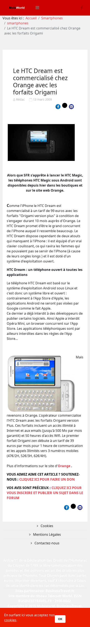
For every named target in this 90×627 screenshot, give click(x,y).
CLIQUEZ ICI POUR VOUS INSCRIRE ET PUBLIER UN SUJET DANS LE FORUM (45, 492)
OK (60, 619)
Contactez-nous (46, 543)
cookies (10, 620)
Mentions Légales (46, 534)
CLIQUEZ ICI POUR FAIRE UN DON (47, 479)
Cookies (46, 526)
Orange (64, 466)
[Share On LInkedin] (71, 106)
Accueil (31, 18)
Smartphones (52, 18)
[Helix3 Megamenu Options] (37, 7)
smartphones (17, 23)
